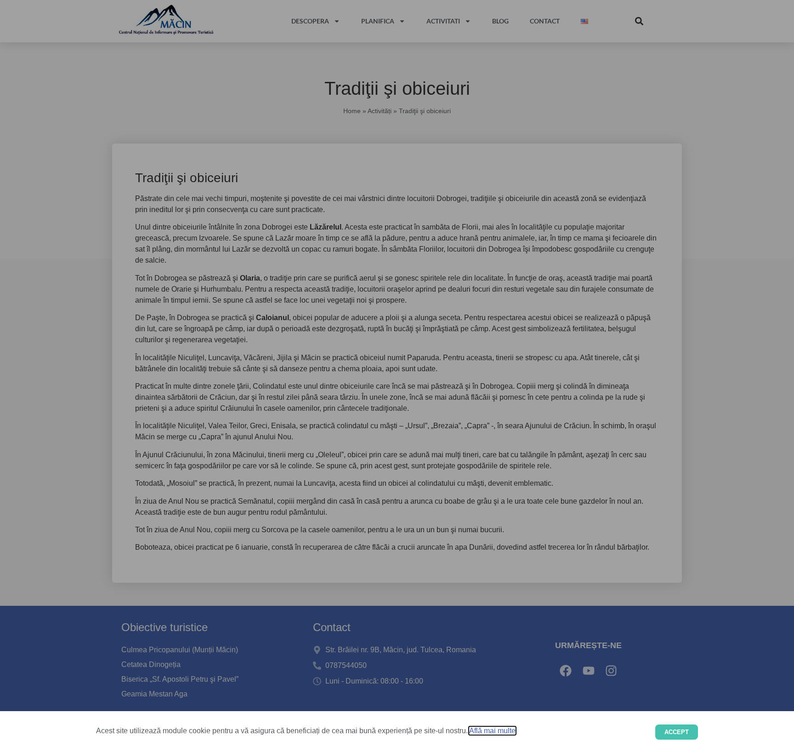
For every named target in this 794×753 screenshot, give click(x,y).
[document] (397, 376)
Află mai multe (492, 731)
